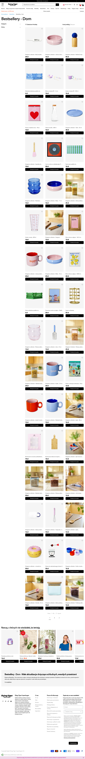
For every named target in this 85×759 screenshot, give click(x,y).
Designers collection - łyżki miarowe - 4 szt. (74, 457)
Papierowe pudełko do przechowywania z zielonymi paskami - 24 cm (74, 164)
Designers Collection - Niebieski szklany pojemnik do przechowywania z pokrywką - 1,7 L (34, 383)
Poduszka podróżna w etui (7, 656)
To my (36, 697)
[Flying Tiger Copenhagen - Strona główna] (7, 696)
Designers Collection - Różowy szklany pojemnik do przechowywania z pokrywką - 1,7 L (74, 347)
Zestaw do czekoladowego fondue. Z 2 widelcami (54, 566)
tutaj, (27, 1)
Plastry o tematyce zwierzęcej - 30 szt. (74, 383)
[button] (2, 4)
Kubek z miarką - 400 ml (30, 237)
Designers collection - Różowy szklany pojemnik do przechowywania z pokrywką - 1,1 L (54, 493)
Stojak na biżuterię (70, 310)
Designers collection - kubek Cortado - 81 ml (34, 420)
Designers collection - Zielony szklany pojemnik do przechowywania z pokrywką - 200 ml (53, 603)
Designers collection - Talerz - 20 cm (74, 128)
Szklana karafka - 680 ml (50, 128)
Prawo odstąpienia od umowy (52, 708)
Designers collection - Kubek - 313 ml (53, 383)
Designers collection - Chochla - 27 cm (34, 603)
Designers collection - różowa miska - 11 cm (53, 54)
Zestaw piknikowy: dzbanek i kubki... (28, 656)
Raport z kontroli (51, 729)
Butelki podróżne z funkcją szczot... (64, 656)
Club (36, 700)
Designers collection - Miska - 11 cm (53, 201)
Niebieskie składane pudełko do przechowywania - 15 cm (32, 91)
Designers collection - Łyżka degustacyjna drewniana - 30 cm (73, 530)
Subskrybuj (73, 743)
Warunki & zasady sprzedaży (54, 711)
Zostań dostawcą (51, 731)
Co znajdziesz (8, 682)
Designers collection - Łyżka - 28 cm (74, 420)
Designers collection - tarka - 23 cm (53, 347)
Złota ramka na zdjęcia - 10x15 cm (73, 237)
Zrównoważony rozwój (38, 705)
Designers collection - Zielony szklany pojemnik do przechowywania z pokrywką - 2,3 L (74, 201)
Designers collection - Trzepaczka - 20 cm (53, 530)
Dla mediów (38, 708)
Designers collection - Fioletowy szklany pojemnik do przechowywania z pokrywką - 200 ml (75, 603)
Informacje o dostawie (52, 697)
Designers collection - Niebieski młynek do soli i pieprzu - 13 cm (74, 54)
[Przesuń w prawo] (81, 642)
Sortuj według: (66, 25)
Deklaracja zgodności (52, 724)
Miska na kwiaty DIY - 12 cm (51, 91)
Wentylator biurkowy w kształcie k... (46, 656)
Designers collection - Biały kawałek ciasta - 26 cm (33, 54)
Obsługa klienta (51, 705)
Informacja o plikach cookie (53, 722)
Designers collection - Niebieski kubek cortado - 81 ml (54, 420)
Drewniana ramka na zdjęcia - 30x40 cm (53, 310)
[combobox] (73, 711)
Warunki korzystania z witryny (52, 714)
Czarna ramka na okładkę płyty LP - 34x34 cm (53, 164)
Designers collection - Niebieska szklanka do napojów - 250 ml (32, 201)
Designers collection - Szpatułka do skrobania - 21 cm (33, 164)
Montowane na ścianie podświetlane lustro (33, 457)
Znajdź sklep (50, 702)
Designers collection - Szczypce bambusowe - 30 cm (52, 237)
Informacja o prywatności (53, 719)
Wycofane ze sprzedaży (52, 726)
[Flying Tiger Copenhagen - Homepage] (12, 4)
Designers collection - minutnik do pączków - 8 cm (33, 566)
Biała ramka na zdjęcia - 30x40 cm (73, 274)
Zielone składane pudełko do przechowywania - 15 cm (32, 310)
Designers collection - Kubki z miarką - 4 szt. (75, 566)
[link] (74, 4)
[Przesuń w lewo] (3, 642)
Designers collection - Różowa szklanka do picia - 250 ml (34, 347)
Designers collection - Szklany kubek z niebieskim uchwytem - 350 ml (33, 530)
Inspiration (37, 711)
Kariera (37, 702)
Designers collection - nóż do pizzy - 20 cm (74, 493)
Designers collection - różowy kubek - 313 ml (33, 274)
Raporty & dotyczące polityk (54, 717)
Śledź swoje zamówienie (53, 700)
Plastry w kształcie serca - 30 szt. (32, 128)
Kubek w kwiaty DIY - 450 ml (72, 91)
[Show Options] (81, 711)
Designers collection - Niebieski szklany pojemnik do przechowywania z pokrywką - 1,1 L (34, 493)
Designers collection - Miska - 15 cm (53, 274)
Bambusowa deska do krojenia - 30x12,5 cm (52, 457)
